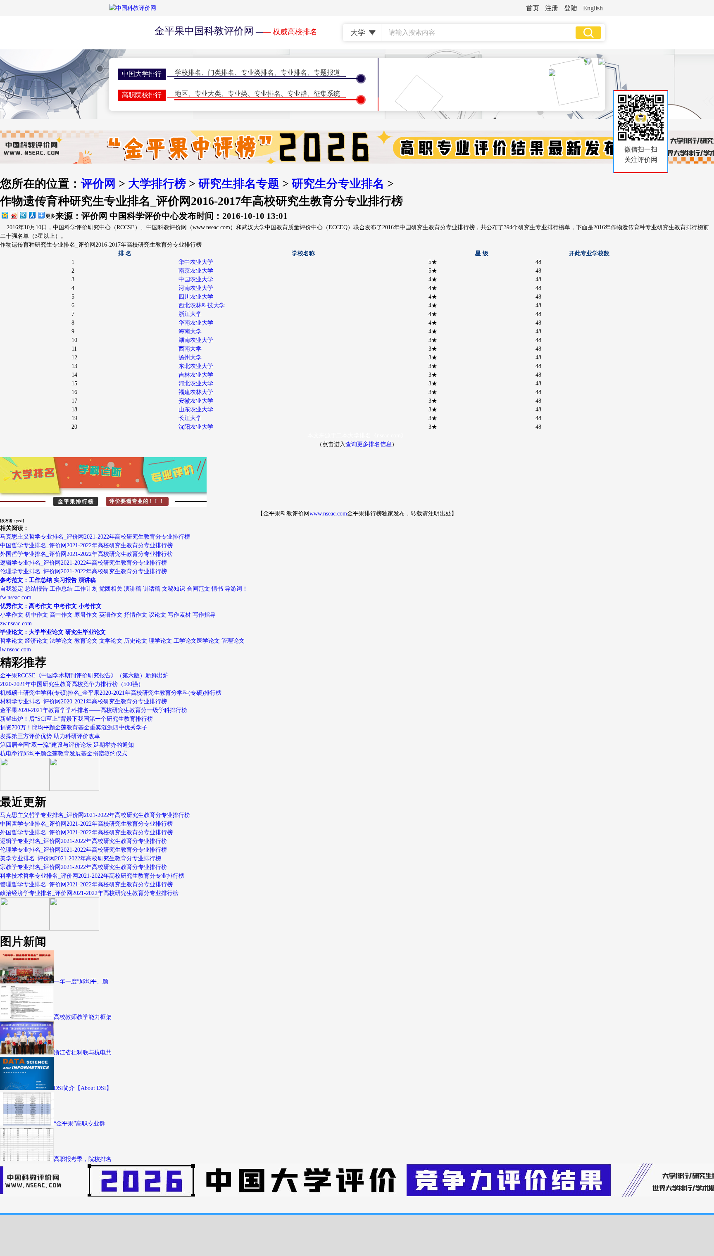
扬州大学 (190, 357)
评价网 (98, 183)
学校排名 (188, 72)
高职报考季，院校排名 (83, 1159)
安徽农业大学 (195, 401)
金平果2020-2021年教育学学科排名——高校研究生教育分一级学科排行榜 (93, 710)
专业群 (297, 93)
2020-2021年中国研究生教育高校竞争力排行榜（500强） (72, 684)
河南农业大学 (195, 288)
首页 (532, 8)
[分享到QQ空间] (4, 215)
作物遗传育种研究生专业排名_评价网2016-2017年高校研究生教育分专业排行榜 (101, 245)
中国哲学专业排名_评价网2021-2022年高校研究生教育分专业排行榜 (86, 545)
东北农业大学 (195, 366)
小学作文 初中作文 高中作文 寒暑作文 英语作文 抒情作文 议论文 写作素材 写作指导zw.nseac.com (108, 615)
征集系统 (327, 93)
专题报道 (327, 72)
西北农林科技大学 (201, 305)
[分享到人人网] (31, 215)
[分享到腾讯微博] (22, 215)
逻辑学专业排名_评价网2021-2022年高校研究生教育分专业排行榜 (83, 563)
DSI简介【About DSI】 (83, 1088)
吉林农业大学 (195, 375)
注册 (551, 8)
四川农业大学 (195, 297)
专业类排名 (257, 72)
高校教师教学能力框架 (83, 1017)
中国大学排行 (142, 73)
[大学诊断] (74, 929)
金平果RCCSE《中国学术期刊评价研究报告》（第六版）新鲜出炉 (84, 675)
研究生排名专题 (238, 183)
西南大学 (190, 349)
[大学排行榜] (25, 929)
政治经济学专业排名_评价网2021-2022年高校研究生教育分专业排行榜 (89, 893)
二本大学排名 (353, 435)
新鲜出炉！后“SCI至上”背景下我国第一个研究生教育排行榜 (76, 719)
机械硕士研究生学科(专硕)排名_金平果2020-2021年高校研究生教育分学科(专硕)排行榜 (110, 693)
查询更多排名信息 (368, 444)
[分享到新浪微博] (13, 215)
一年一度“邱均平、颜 (81, 981)
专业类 (238, 93)
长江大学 (190, 418)
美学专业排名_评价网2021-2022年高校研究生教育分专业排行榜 (80, 858)
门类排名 (221, 72)
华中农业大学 (195, 262)
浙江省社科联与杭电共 (83, 1052)
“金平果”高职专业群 (79, 1124)
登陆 (570, 8)
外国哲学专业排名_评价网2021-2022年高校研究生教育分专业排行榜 (86, 554)
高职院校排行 (142, 94)
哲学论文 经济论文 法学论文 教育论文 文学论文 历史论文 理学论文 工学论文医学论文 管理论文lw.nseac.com (122, 641)
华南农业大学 (195, 323)
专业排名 (294, 72)
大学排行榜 (157, 183)
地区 (181, 93)
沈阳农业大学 (195, 427)
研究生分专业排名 (338, 183)
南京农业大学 (195, 271)
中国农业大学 (195, 279)
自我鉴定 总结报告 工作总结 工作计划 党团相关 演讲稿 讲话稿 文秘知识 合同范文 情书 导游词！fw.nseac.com (124, 589)
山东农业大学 (195, 409)
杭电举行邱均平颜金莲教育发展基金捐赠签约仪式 (63, 753)
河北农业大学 (195, 383)
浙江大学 (190, 314)
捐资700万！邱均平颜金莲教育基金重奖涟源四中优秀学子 (74, 727)
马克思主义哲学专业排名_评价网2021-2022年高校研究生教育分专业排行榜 (95, 537)
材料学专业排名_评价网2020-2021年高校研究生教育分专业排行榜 (83, 701)
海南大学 (190, 331)
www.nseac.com (328, 513)
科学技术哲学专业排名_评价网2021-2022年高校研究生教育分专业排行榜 (92, 876)
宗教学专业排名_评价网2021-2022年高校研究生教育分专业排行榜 (83, 867)
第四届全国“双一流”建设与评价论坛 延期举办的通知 (67, 745)
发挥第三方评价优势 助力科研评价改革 (50, 736)
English (593, 8)
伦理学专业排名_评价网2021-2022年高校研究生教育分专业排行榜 (83, 571)
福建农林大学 (195, 392)
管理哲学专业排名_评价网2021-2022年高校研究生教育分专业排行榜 (86, 884)
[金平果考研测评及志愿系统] (25, 789)
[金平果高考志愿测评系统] (74, 789)
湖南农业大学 (195, 340)
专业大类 (208, 93)
